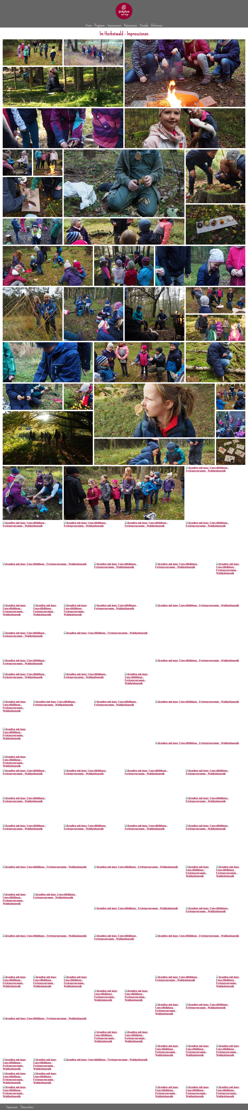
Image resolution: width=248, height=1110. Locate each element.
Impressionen (114, 25)
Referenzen (156, 25)
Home (89, 25)
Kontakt (144, 25)
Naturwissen (130, 25)
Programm (99, 25)
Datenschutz (26, 1107)
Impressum (12, 1107)
